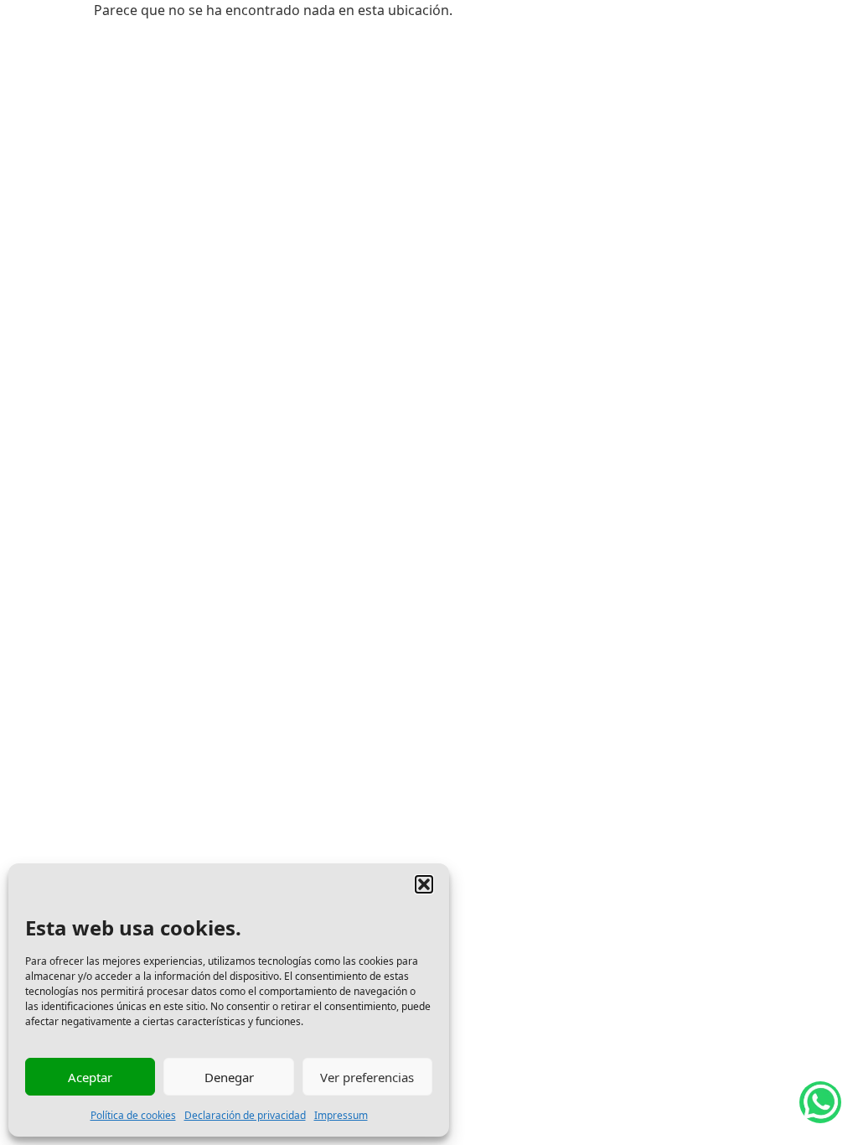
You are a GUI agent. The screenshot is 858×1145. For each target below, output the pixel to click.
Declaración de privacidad (245, 1115)
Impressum (341, 1115)
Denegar (229, 1077)
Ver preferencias (367, 1077)
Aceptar (90, 1077)
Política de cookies (133, 1115)
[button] (424, 884)
